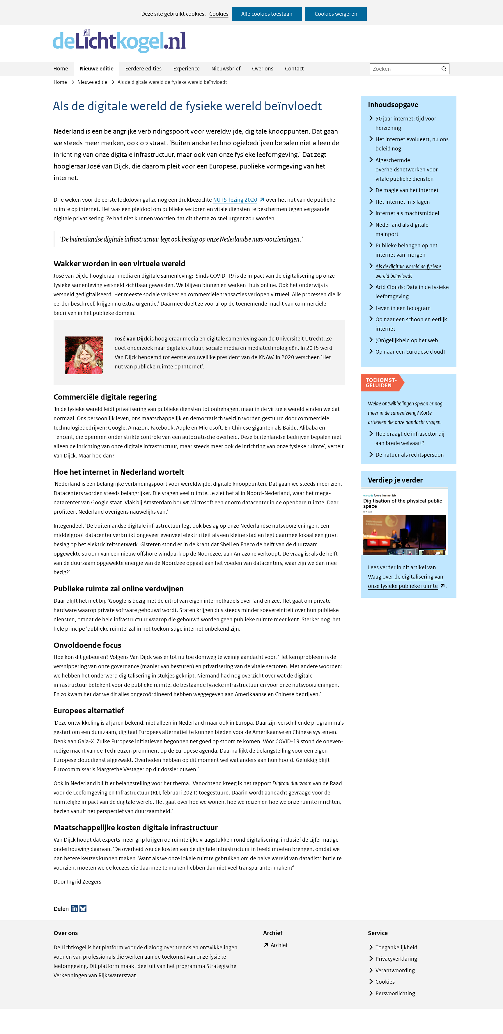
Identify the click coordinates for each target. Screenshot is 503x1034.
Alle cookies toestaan (267, 13)
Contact (294, 68)
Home (60, 68)
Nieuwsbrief (225, 68)
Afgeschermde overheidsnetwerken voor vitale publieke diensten (407, 169)
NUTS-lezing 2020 (239, 199)
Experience (186, 68)
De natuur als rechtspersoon (410, 454)
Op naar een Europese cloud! (410, 351)
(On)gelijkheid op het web (407, 340)
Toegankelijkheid (396, 947)
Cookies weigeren (336, 13)
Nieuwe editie (97, 68)
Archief (279, 945)
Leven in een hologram (403, 308)
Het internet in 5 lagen (403, 201)
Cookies (219, 13)
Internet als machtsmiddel (407, 213)
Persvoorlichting (395, 993)
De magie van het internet (407, 190)
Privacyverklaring (396, 958)
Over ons (262, 68)
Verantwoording (395, 970)
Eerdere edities (143, 68)
